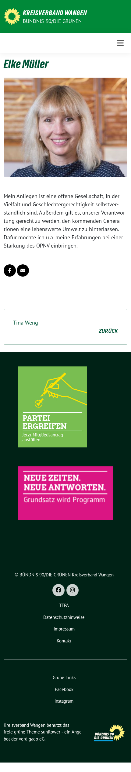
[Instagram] (72, 590)
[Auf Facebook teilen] (10, 270)
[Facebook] (58, 590)
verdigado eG (31, 739)
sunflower (50, 732)
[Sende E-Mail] (23, 270)
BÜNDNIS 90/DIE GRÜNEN (52, 21)
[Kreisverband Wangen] (12, 16)
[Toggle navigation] (120, 43)
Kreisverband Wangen (55, 13)
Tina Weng (65, 326)
